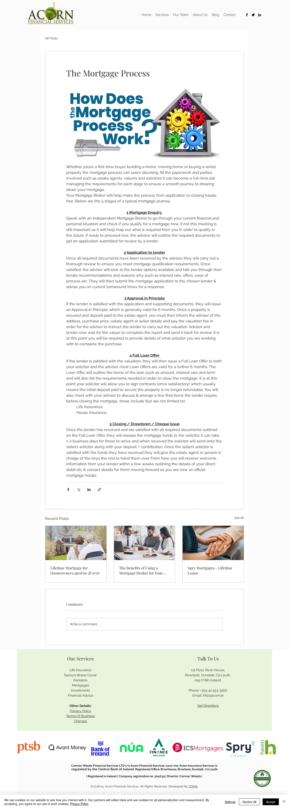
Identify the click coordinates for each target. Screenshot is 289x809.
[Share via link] (99, 489)
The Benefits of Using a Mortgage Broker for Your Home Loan (141, 570)
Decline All (249, 802)
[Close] (283, 802)
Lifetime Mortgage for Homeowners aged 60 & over (75, 570)
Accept (270, 802)
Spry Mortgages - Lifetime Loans (210, 570)
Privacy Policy (79, 804)
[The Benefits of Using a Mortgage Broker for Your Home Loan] (144, 543)
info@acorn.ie (213, 695)
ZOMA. (193, 786)
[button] (162, 15)
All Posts (51, 38)
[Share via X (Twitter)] (79, 489)
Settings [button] (230, 802)
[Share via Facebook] (68, 489)
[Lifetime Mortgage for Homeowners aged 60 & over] (75, 543)
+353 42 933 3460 (213, 690)
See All (239, 517)
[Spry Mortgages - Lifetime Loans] (213, 543)
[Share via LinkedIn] (89, 489)
